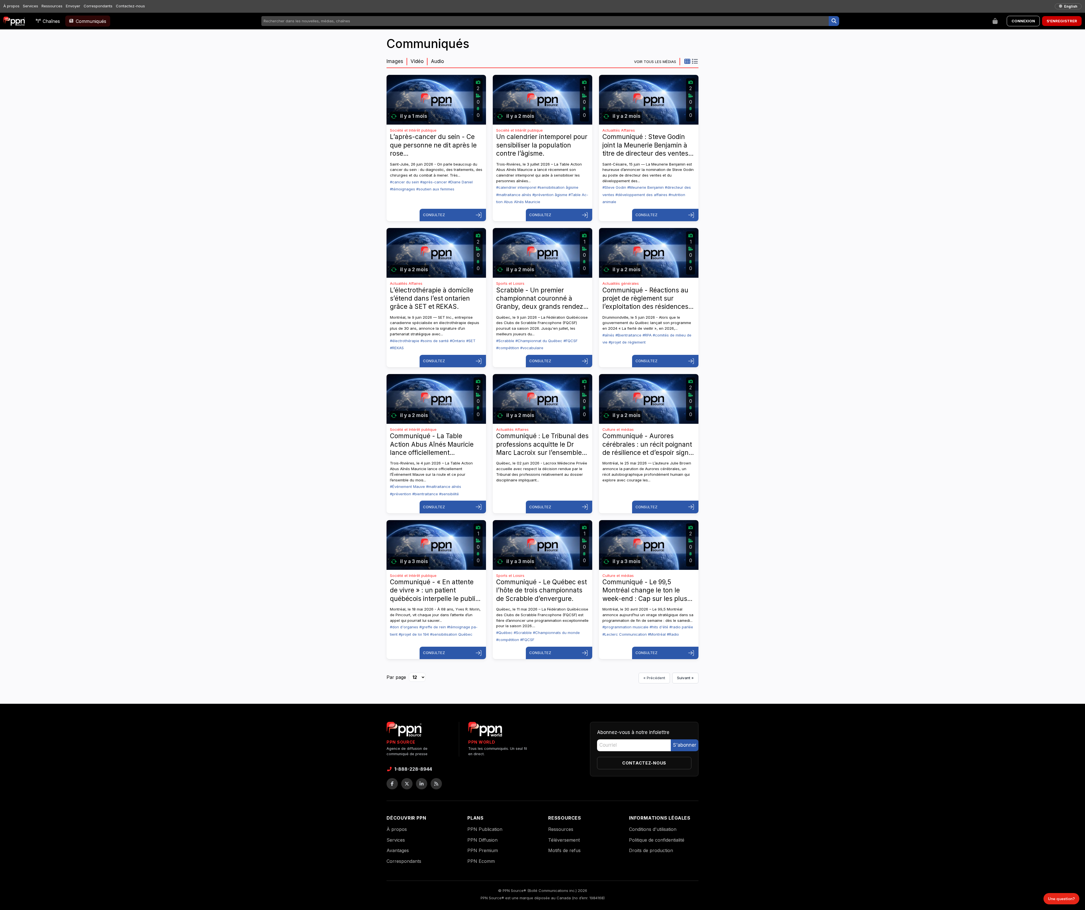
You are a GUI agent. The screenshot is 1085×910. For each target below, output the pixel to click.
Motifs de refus (564, 850)
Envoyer (73, 6)
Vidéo (417, 61)
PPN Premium (482, 850)
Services (30, 6)
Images (395, 61)
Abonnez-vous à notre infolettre (633, 732)
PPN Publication (484, 829)
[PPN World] (485, 731)
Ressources (52, 6)
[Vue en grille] (687, 61)
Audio (437, 61)
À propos (11, 6)
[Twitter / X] (407, 783)
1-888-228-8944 (413, 769)
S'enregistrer (1062, 21)
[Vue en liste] (694, 61)
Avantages (398, 850)
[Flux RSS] (436, 783)
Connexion (1023, 21)
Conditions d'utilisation (652, 829)
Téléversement (564, 840)
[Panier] (995, 21)
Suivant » (685, 678)
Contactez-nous (130, 6)
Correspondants (98, 6)
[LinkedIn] (421, 783)
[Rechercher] (834, 21)
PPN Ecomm (481, 861)
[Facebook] (392, 783)
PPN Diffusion (482, 840)
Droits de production (651, 850)
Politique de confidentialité (656, 840)
